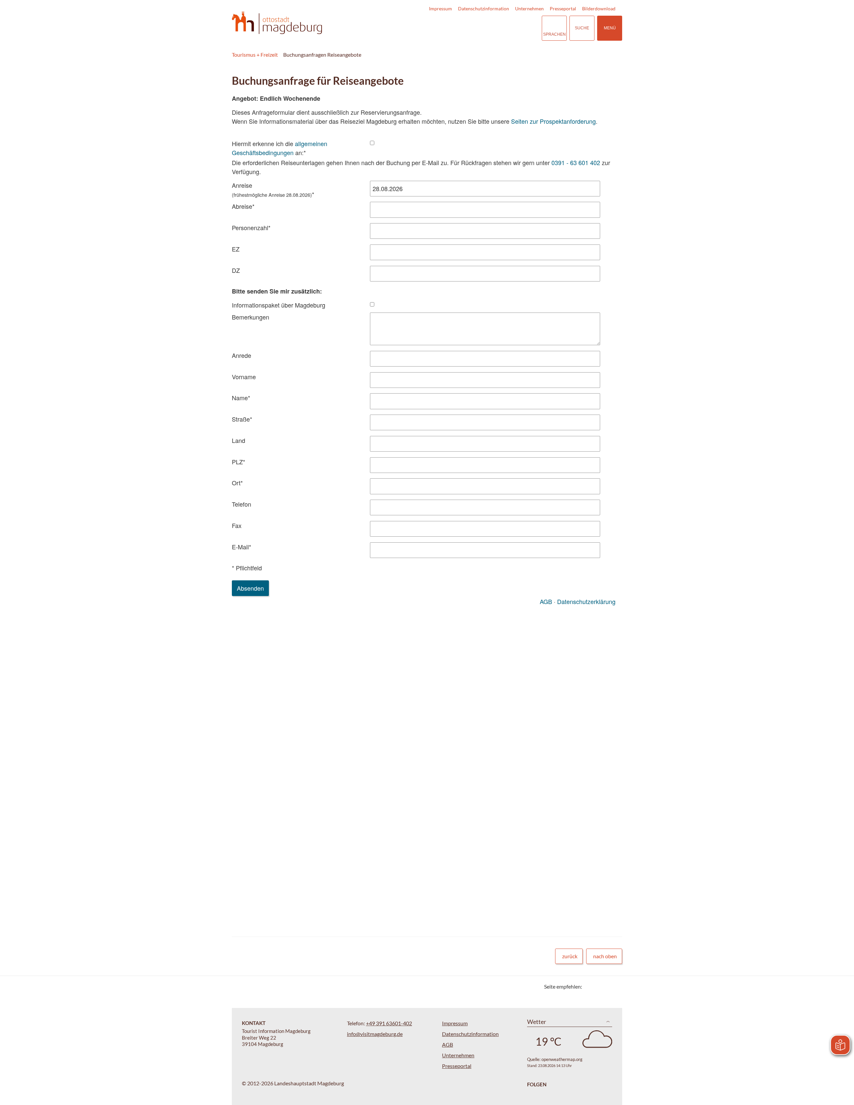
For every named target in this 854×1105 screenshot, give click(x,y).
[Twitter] (589, 986)
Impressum (440, 8)
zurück (569, 956)
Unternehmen (529, 8)
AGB (447, 1044)
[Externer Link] (495, 28)
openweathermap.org (561, 1059)
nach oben (605, 956)
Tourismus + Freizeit (255, 54)
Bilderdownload (598, 8)
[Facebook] (598, 986)
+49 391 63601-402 (389, 1023)
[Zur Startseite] (277, 23)
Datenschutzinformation (483, 8)
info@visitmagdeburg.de (375, 1034)
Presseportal (563, 8)
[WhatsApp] (614, 986)
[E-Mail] (606, 986)
